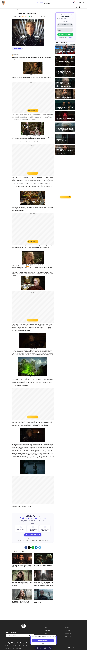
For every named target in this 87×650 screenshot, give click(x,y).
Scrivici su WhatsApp (66, 34)
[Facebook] (74, 7)
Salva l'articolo (15, 54)
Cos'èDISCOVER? (47, 2)
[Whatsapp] (81, 7)
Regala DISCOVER (68, 636)
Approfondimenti (48, 630)
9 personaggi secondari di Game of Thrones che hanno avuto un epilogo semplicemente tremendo (22, 584)
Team (27, 645)
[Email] (39, 547)
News (46, 627)
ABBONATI (67, 627)
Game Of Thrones (18, 9)
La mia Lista (35, 7)
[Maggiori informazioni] (44, 16)
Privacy (16, 645)
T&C (24, 645)
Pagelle (46, 636)
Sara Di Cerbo (24, 16)
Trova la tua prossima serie (33, 534)
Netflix (46, 633)
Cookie (20, 645)
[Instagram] (76, 7)
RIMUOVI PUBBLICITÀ (32, 110)
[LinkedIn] (36, 547)
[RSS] (26, 643)
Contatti (12, 645)
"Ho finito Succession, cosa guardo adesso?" (65, 25)
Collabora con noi (33, 645)
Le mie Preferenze (43, 7)
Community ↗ (67, 630)
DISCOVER (40, 2)
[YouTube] (78, 7)
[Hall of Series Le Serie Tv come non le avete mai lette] (3, 3)
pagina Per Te (31, 51)
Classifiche (47, 639)
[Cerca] (18, 3)
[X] (29, 547)
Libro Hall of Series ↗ (68, 633)
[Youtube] (12, 643)
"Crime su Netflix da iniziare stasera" (63, 29)
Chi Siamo (7, 645)
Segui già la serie (17, 48)
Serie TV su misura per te (24, 7)
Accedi (83, 2)
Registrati (78, 2)
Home (13, 9)
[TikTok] (79, 7)
